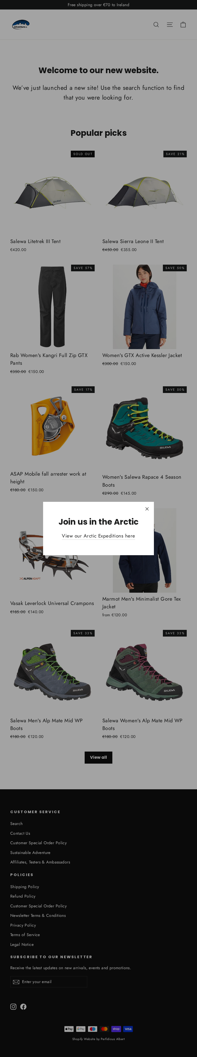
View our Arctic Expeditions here (98, 535)
